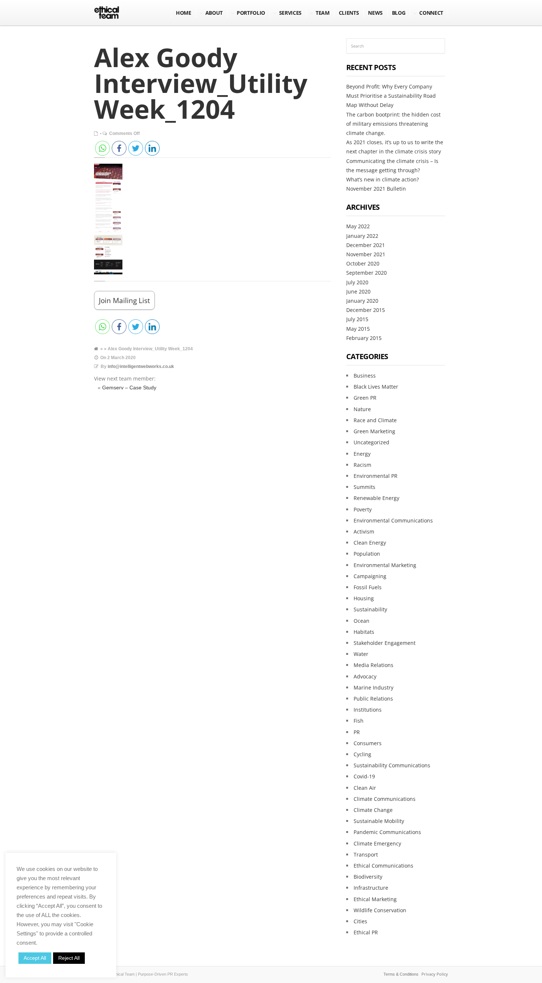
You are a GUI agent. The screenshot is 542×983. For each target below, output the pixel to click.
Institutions (368, 709)
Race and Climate (375, 420)
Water (361, 653)
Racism (362, 464)
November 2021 (365, 254)
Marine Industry (373, 687)
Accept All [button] (35, 958)
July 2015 (357, 319)
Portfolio (251, 12)
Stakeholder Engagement (385, 642)
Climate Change (373, 809)
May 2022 (358, 226)
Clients (349, 12)
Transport (366, 854)
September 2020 (366, 272)
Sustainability (370, 609)
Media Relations (373, 664)
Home (183, 12)
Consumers (368, 743)
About (214, 12)
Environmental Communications (393, 520)
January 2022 (362, 235)
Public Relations (373, 698)
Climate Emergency (377, 843)
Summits (364, 486)
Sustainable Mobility (379, 820)
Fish (359, 720)
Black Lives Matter (376, 386)
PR (357, 732)
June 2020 (358, 291)
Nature (362, 409)
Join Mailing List (124, 300)
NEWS (375, 12)
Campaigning (370, 576)
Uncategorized (371, 442)
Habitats (364, 631)
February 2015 (364, 337)
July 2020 (357, 282)
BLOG (399, 12)
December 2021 (365, 245)
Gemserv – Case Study (129, 387)
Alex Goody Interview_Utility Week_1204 (201, 82)
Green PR (365, 397)
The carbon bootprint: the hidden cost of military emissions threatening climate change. (393, 123)
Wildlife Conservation (380, 910)
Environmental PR (375, 475)
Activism (364, 531)
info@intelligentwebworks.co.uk (141, 366)
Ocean (361, 620)
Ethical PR (366, 932)
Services (290, 12)
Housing (364, 598)
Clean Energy (370, 542)
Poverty (363, 509)
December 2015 (365, 309)
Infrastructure (371, 887)
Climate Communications (385, 798)
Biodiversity (368, 876)
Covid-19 (364, 776)
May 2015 (358, 328)
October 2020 (362, 263)
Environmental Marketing (385, 565)
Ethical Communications (383, 865)
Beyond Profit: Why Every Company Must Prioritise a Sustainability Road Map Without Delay (391, 95)
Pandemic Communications (387, 832)
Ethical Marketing (375, 899)
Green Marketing (374, 431)
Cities (360, 921)
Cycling (362, 754)
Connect (431, 12)
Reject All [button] (69, 958)
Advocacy (365, 676)
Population (367, 553)
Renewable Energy (376, 497)
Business (365, 375)
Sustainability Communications (392, 765)
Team (323, 12)
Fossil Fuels (368, 587)
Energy (362, 453)
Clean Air (365, 787)
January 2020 (362, 300)
